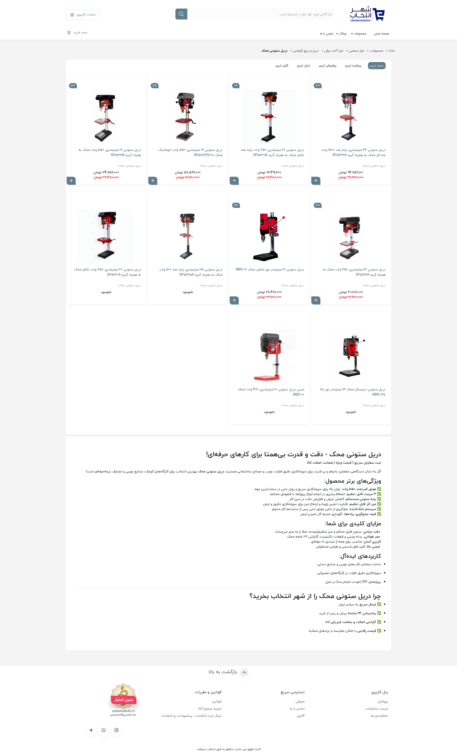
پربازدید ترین (353, 65)
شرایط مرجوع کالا (209, 708)
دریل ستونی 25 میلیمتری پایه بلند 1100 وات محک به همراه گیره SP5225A (191, 272)
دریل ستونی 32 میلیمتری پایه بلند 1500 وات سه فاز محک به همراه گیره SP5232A (353, 152)
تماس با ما (326, 33)
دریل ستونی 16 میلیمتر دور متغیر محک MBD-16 (270, 269)
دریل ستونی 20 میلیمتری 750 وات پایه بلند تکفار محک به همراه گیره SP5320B (272, 152)
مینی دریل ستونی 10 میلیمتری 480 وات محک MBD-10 (271, 392)
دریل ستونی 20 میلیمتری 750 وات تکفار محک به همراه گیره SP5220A (107, 272)
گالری (301, 716)
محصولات (360, 33)
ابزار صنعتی (356, 50)
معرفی (300, 701)
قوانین (216, 701)
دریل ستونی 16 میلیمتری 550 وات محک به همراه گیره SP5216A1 (110, 152)
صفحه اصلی (381, 33)
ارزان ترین (303, 65)
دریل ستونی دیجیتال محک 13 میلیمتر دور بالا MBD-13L (353, 392)
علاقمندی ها (379, 716)
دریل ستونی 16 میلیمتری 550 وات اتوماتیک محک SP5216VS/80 (190, 152)
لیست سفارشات (376, 708)
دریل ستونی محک (374, 166)
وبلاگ (342, 33)
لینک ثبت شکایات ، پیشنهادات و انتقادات (191, 716)
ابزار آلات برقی (333, 50)
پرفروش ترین (327, 65)
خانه (392, 50)
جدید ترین (377, 65)
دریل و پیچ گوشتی (306, 50)
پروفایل (383, 701)
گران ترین (281, 65)
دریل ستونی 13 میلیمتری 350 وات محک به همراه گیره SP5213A (354, 272)
